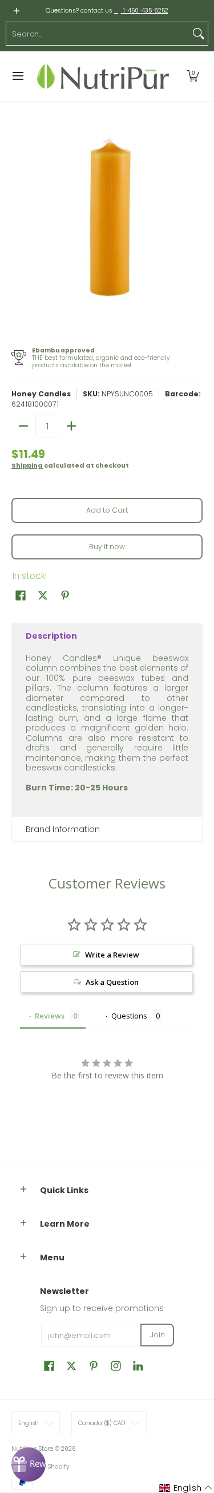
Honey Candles (41, 394)
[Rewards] (28, 1464)
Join (157, 1335)
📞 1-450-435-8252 (141, 10)
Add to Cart (107, 510)
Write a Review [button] (112, 955)
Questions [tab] (129, 1016)
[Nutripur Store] (103, 76)
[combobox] (97, 33)
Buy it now (107, 546)
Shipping (27, 465)
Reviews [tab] (49, 1016)
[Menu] (17, 76)
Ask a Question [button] (112, 982)
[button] (193, 76)
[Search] (198, 33)
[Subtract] (23, 426)
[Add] (71, 426)
